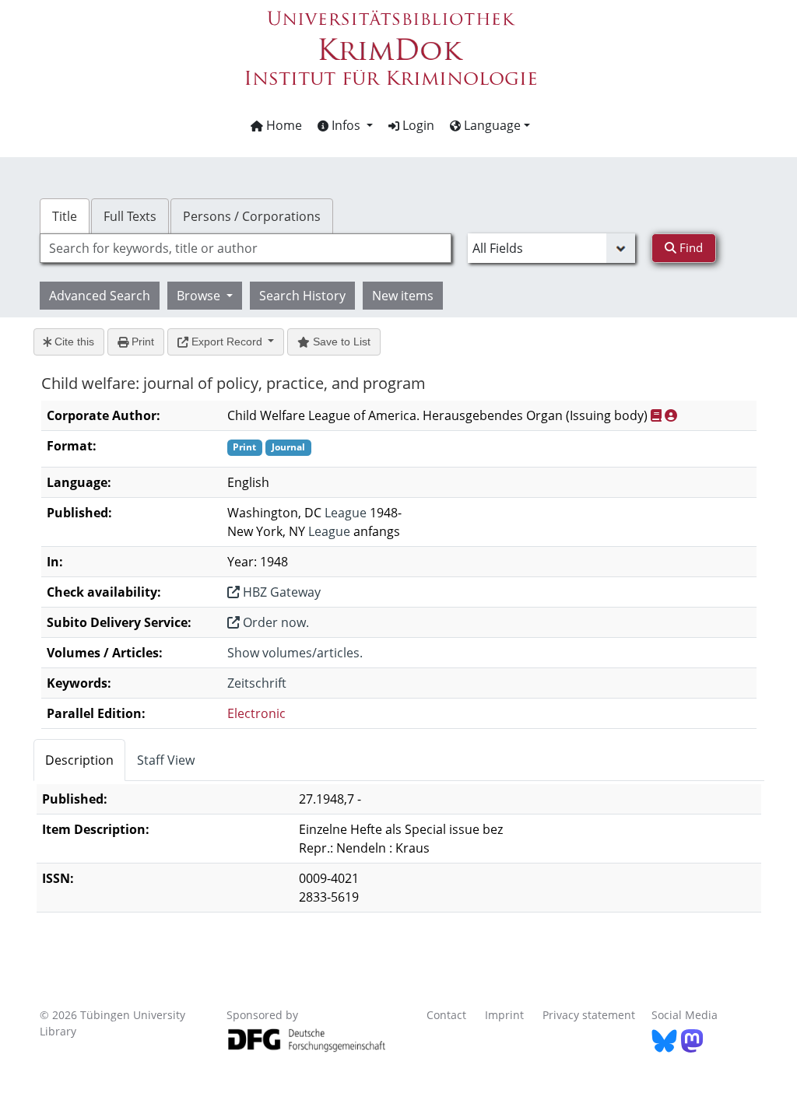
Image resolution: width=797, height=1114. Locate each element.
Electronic (256, 713)
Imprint (504, 1014)
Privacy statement (588, 1014)
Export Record (226, 341)
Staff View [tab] (166, 760)
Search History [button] (302, 295)
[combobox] (245, 248)
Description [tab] (79, 760)
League (346, 512)
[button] (345, 125)
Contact (446, 1014)
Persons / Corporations (252, 216)
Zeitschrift (256, 683)
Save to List (340, 341)
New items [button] (403, 295)
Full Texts (130, 216)
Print (141, 341)
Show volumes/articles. (295, 652)
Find (689, 247)
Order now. (274, 622)
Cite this (72, 341)
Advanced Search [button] (99, 295)
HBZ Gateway (280, 592)
